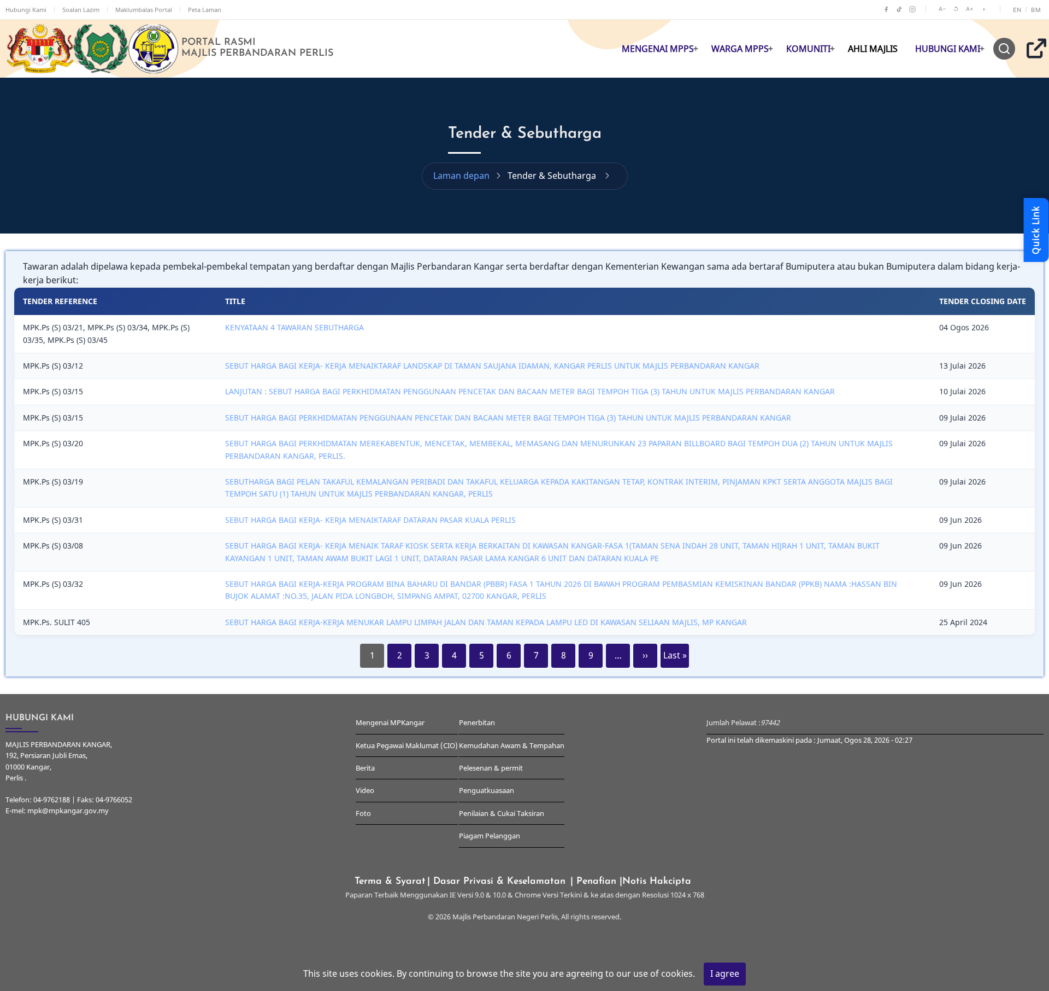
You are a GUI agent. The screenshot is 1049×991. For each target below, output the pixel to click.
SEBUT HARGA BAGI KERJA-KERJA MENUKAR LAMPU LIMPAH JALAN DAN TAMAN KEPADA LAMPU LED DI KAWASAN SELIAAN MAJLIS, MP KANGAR (486, 622)
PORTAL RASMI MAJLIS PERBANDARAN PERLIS (257, 48)
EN (1017, 10)
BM (1036, 10)
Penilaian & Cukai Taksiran (501, 813)
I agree (724, 973)
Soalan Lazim (80, 9)
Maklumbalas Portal (143, 9)
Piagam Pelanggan (489, 836)
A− (942, 8)
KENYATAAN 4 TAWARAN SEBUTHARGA (294, 327)
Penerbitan (477, 722)
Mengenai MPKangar (390, 722)
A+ (970, 8)
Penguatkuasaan (486, 790)
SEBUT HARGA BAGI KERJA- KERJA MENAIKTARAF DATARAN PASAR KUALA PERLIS (370, 520)
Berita (365, 768)
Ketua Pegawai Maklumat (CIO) (407, 745)
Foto (363, 813)
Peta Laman (204, 9)
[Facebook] (886, 9)
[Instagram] (912, 9)
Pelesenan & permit (491, 768)
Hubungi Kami (25, 9)
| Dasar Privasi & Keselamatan (498, 881)
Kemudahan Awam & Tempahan (511, 745)
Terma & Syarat (390, 881)
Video (365, 790)
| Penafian (595, 881)
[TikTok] (899, 9)
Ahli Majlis (873, 49)
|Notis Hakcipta (657, 881)
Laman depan (461, 176)
